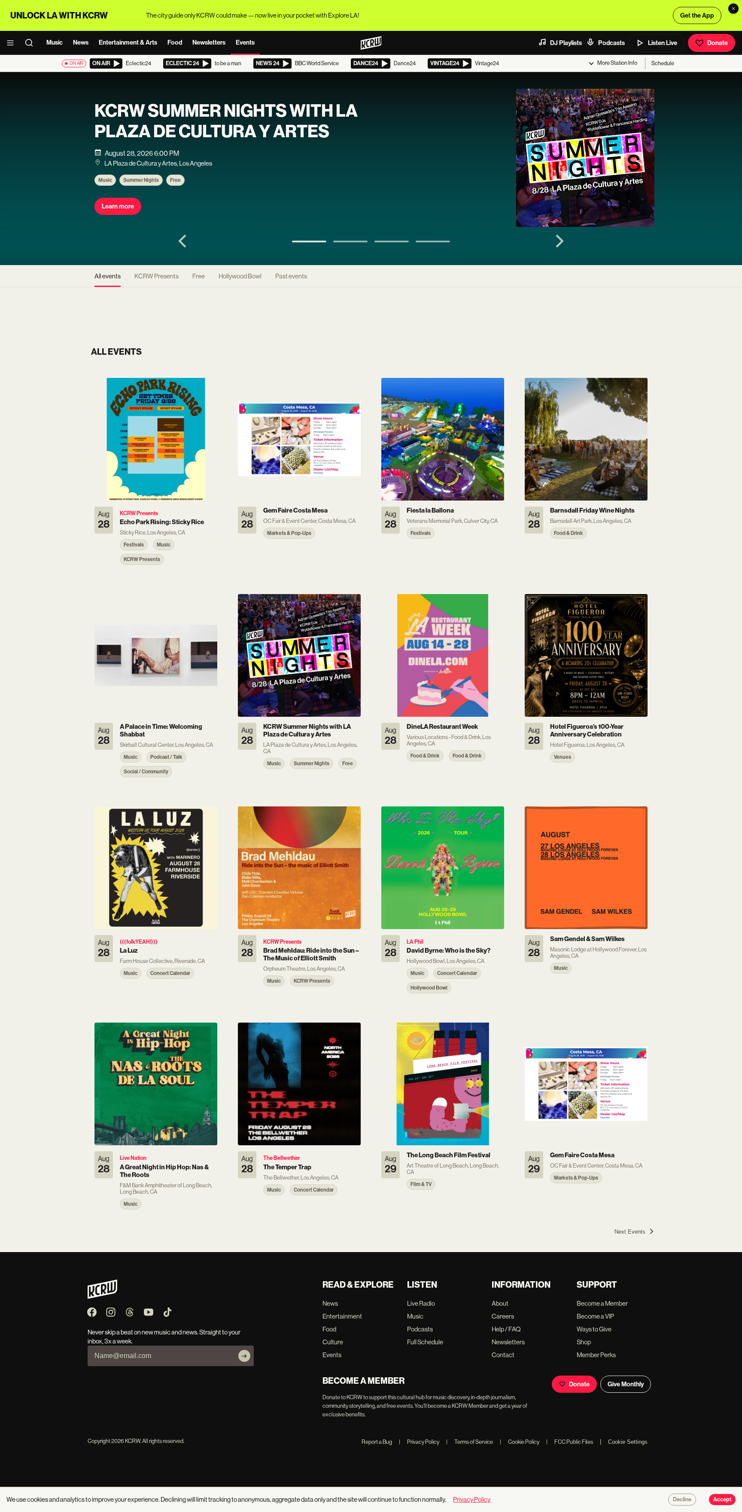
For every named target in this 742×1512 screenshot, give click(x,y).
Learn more (118, 206)
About (500, 1303)
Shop (584, 1342)
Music (54, 42)
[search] (31, 42)
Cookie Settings (628, 1442)
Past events (291, 276)
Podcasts (611, 43)
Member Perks (596, 1354)
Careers (503, 1316)
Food (174, 42)
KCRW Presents (156, 276)
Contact (503, 1354)
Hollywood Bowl (240, 276)
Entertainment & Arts (128, 42)
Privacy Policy (419, 1442)
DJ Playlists (566, 43)
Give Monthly (626, 1384)
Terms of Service (469, 1442)
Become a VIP (595, 1316)
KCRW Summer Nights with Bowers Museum (213, 121)
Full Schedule (425, 1342)
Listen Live (662, 43)
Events (245, 42)
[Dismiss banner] (733, 8)
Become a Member (602, 1303)
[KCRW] (102, 1296)
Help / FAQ (506, 1329)
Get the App (697, 15)
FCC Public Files (569, 1442)
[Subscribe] (244, 1356)
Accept (722, 1499)
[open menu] (12, 42)
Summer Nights (141, 180)
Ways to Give (594, 1329)
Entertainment (342, 1316)
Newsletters (208, 42)
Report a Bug (377, 1442)
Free (175, 180)
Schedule (662, 63)
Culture (332, 1342)
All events (107, 276)
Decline (682, 1499)
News (80, 42)
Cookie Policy (519, 1442)
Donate (717, 43)
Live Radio (421, 1303)
